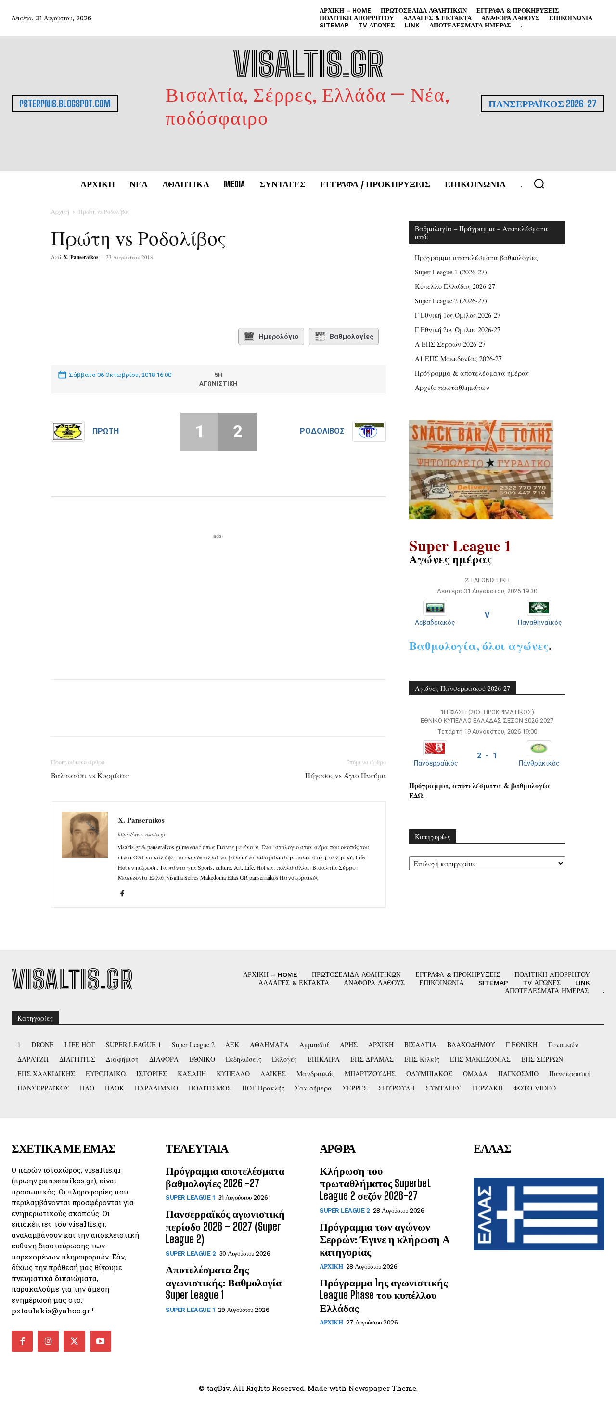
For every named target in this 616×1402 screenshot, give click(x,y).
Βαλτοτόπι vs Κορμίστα (90, 775)
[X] (145, 295)
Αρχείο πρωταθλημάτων (452, 387)
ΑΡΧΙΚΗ (331, 1266)
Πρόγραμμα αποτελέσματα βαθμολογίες (476, 257)
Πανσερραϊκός (436, 763)
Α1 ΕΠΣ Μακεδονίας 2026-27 (458, 358)
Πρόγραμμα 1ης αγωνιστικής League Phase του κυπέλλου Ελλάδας (384, 1295)
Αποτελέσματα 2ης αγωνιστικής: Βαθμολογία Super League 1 (224, 1282)
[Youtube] (100, 1341)
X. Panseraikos (81, 257)
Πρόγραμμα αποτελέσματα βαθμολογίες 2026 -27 (225, 1177)
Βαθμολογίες (351, 336)
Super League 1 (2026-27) (451, 271)
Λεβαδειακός (435, 622)
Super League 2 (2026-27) (451, 300)
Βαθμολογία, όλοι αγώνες (479, 645)
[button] (539, 183)
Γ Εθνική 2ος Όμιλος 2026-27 (457, 329)
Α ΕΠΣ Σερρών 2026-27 (450, 344)
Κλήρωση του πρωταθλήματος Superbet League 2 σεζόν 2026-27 (375, 1183)
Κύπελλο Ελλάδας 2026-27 (455, 286)
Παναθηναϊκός (540, 622)
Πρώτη (105, 431)
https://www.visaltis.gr (142, 834)
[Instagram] (48, 1341)
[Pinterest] (168, 295)
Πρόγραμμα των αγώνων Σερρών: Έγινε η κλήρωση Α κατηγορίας (385, 1239)
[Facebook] (123, 295)
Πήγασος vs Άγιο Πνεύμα (345, 775)
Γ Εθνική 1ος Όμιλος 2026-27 (457, 315)
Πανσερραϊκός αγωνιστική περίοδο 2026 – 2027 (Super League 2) (225, 1226)
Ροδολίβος (322, 431)
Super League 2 (191, 1253)
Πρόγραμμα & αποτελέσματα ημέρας (472, 372)
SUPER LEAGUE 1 (190, 1197)
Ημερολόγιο (279, 336)
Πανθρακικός (539, 763)
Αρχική (60, 211)
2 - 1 (487, 755)
